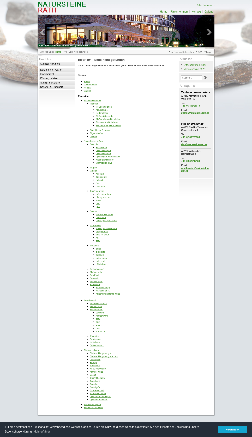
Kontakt (196, 11)
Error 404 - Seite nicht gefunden (101, 59)
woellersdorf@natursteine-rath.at (195, 170)
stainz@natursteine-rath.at (195, 112)
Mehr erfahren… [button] (43, 431)
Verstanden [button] (232, 429)
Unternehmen (179, 11)
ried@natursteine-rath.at (194, 144)
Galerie (209, 11)
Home (163, 11)
